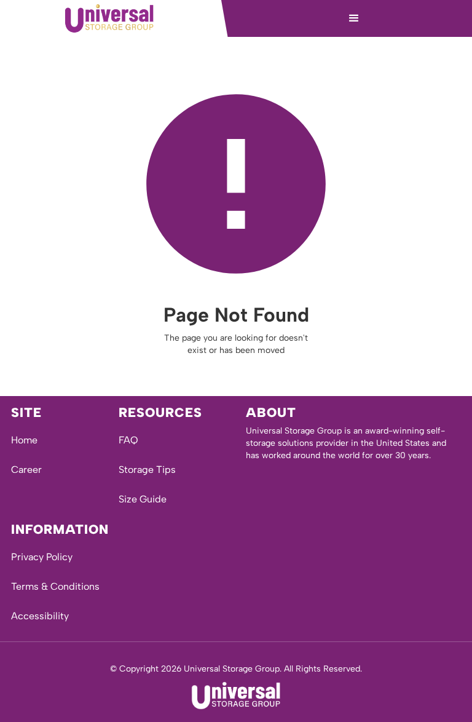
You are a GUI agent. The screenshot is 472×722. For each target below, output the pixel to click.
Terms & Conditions (55, 586)
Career (26, 469)
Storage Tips (147, 469)
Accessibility (40, 616)
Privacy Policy (42, 557)
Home (24, 440)
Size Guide (143, 499)
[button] (354, 18)
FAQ (128, 440)
